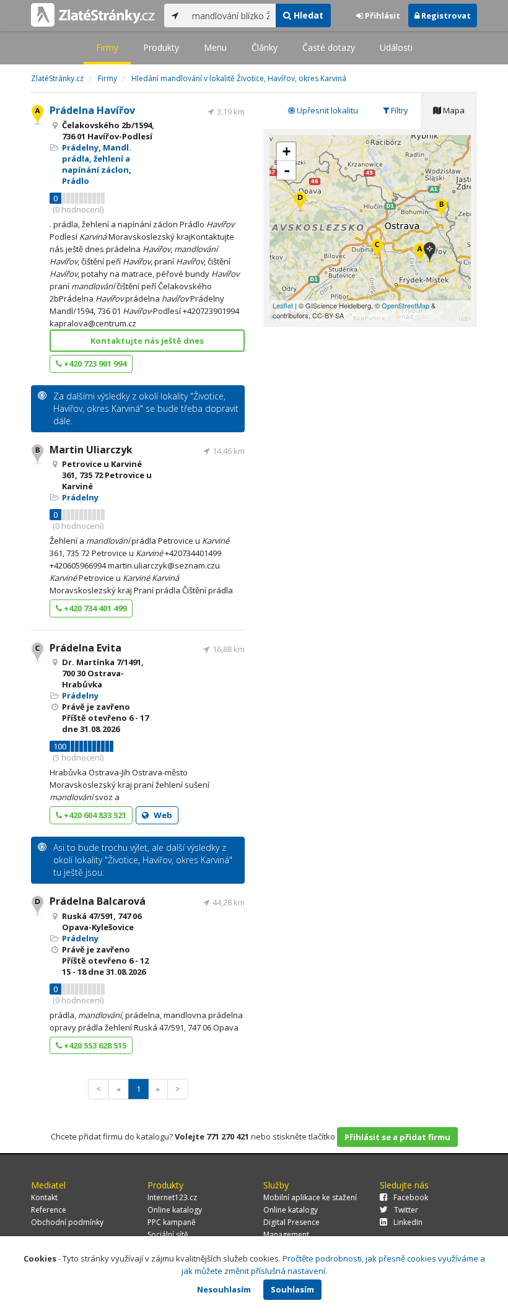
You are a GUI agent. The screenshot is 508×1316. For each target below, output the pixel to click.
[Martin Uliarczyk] (441, 209)
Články (265, 47)
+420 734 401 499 (94, 608)
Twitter (406, 1210)
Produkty (161, 47)
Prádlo (75, 180)
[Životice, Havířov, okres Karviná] (429, 253)
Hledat (307, 15)
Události (396, 47)
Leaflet (283, 305)
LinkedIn (408, 1222)
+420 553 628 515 (94, 1045)
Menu (215, 47)
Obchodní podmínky (67, 1222)
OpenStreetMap (405, 305)
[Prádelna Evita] (376, 249)
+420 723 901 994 (94, 363)
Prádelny (80, 147)
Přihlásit (381, 15)
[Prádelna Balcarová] (300, 202)
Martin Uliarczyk (91, 449)
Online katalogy (174, 1210)
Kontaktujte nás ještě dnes (147, 340)
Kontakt (44, 1197)
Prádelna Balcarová (98, 901)
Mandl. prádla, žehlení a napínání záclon (96, 158)
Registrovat (445, 15)
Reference (48, 1210)
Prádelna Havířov (92, 110)
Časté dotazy (328, 47)
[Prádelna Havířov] (419, 253)
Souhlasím (292, 1289)
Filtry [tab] (398, 110)
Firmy (107, 47)
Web (162, 815)
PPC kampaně (171, 1222)
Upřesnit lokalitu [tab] (326, 110)
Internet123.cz (172, 1197)
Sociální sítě (167, 1234)
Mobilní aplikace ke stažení (310, 1197)
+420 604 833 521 (94, 815)
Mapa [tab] (453, 110)
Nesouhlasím (224, 1289)
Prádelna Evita (85, 648)
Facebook (410, 1197)
